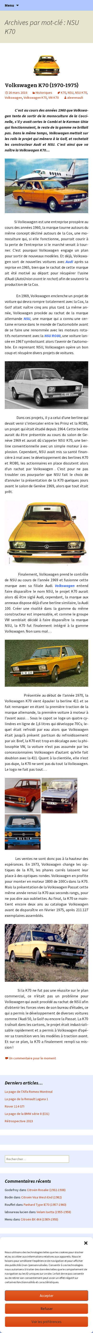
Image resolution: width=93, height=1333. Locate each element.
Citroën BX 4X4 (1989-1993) (39, 1219)
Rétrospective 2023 (19, 1121)
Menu (9, 5)
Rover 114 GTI (14, 1106)
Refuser (47, 1308)
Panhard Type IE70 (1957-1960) (45, 1204)
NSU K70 (81, 92)
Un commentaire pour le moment (32, 1058)
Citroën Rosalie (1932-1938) (46, 1190)
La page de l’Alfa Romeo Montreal (28, 1091)
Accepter (46, 1295)
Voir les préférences (46, 1321)
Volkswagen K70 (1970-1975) (41, 85)
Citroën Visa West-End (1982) (41, 1197)
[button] (85, 1243)
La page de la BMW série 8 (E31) (27, 1114)
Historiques (44, 92)
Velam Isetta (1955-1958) (53, 1212)
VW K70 (53, 97)
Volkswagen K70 (35, 97)
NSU (70, 92)
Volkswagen (13, 97)
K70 (63, 92)
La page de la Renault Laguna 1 (26, 1099)
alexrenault (75, 97)
